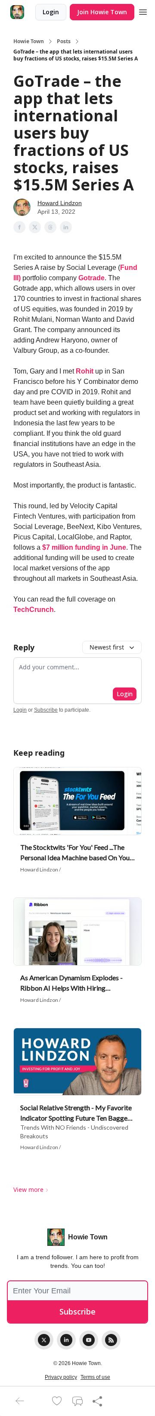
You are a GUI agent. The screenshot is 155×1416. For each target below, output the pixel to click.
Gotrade (91, 278)
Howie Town (28, 41)
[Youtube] (88, 1339)
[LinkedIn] (66, 1339)
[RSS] (111, 1339)
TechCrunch (33, 609)
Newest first (107, 647)
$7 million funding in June (84, 547)
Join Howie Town (102, 12)
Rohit (84, 371)
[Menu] (143, 10)
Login (51, 12)
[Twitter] (43, 1339)
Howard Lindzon (59, 203)
